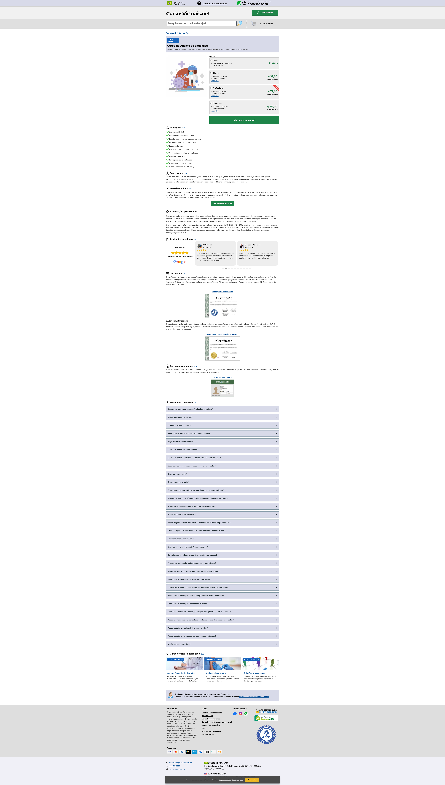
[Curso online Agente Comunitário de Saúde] (184, 669)
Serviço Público (185, 33)
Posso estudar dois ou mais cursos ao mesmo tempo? (192, 636)
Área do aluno (207, 716)
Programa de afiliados (177, 769)
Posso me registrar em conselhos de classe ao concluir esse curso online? (201, 620)
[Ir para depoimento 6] (238, 268)
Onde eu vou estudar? (177, 474)
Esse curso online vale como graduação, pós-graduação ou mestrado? (199, 612)
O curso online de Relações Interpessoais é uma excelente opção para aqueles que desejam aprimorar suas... (260, 678)
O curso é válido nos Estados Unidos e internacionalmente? (194, 458)
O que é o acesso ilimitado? (180, 425)
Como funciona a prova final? (181, 539)
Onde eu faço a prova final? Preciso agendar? (188, 547)
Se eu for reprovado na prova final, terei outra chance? (192, 555)
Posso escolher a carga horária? (182, 514)
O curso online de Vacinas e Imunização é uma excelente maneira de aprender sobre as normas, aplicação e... (222, 678)
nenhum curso (266, 24)
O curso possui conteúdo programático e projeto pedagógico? (196, 490)
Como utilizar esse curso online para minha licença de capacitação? (198, 587)
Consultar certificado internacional (217, 722)
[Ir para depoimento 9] (247, 268)
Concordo (252, 780)
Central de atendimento (212, 713)
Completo (217, 103)
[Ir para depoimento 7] (241, 268)
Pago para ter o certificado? (180, 441)
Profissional (218, 88)
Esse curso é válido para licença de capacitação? (189, 579)
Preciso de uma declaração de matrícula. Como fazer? (192, 563)
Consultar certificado (211, 719)
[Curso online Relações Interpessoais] (260, 669)
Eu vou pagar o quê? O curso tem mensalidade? (189, 433)
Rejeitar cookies (225, 780)
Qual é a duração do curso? (180, 417)
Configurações (237, 780)
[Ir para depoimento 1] (223, 268)
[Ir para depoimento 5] (235, 268)
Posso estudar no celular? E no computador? (188, 628)
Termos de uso (208, 734)
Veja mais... (215, 81)
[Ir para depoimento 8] (244, 268)
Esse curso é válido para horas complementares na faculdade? (196, 595)
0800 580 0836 (258, 4)
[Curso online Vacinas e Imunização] (222, 669)
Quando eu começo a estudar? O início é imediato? (190, 409)
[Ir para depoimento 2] (226, 268)
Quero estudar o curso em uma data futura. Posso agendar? (194, 571)
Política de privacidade (211, 731)
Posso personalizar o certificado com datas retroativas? (193, 506)
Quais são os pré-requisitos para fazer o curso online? (192, 466)
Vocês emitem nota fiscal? (179, 644)
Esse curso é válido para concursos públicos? (188, 604)
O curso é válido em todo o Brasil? (183, 450)
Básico (216, 73)
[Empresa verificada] (266, 720)
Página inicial (171, 33)
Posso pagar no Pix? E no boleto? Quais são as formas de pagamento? (199, 522)
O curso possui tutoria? (178, 482)
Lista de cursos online (211, 725)
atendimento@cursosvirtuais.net (180, 762)
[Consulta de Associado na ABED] (266, 745)
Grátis (215, 60)
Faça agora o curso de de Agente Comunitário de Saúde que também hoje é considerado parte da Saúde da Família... (182, 678)
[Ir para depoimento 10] (250, 268)
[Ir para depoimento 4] (232, 268)
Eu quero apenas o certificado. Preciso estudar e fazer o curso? (196, 531)
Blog (203, 728)
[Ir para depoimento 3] (229, 268)
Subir (183, 128)
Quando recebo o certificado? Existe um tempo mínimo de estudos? (198, 498)
